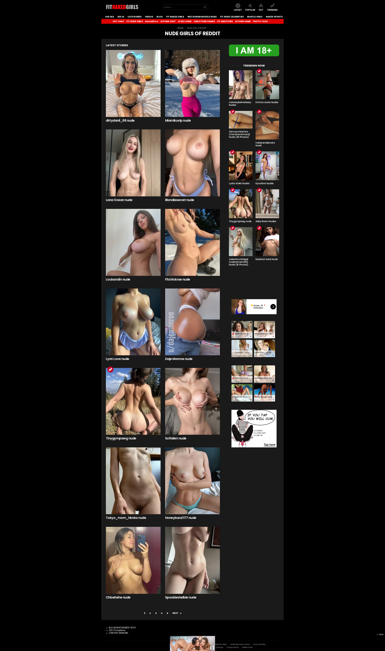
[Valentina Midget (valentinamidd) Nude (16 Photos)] (241, 241)
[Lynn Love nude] (133, 321)
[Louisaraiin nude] (133, 242)
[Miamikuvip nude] (192, 83)
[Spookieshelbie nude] (192, 560)
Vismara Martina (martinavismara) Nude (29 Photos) (239, 134)
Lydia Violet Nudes (239, 183)
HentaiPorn (151, 21)
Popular (250, 10)
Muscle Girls (254, 16)
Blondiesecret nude (179, 200)
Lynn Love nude (117, 359)
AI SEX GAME (185, 21)
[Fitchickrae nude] (192, 242)
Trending (272, 10)
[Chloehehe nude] (133, 560)
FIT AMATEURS (225, 21)
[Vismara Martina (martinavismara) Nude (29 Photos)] (241, 120)
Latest (238, 10)
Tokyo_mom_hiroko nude (126, 518)
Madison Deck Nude (267, 259)
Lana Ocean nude (119, 200)
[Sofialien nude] (192, 401)
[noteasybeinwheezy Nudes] (241, 84)
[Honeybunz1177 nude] (192, 480)
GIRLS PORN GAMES (204, 21)
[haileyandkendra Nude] (267, 125)
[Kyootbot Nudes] (267, 165)
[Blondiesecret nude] (192, 162)
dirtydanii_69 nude (120, 120)
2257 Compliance (117, 630)
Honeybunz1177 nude (180, 518)
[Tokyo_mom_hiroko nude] (133, 480)
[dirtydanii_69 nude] (133, 83)
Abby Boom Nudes (266, 221)
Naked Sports (274, 16)
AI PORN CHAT (168, 21)
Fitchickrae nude (177, 279)
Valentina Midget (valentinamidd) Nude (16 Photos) (238, 262)
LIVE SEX (109, 16)
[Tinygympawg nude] (133, 401)
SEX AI (120, 16)
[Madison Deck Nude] (267, 241)
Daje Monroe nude (178, 359)
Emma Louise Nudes (267, 102)
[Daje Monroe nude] (192, 321)
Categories (135, 16)
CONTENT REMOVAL (118, 633)
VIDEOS (149, 16)
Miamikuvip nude (178, 120)
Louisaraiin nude (118, 279)
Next (175, 613)
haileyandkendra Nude (265, 144)
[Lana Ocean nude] (133, 162)
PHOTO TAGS (260, 21)
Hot (261, 10)
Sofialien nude (175, 438)
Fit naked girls (175, 16)
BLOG (160, 16)
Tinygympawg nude (121, 438)
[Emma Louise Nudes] (267, 84)
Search (205, 8)
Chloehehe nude (118, 597)
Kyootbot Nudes (265, 183)
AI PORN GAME (243, 21)
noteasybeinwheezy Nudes (240, 104)
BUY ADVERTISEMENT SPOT (122, 627)
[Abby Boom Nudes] (267, 203)
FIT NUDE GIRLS (134, 21)
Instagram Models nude (202, 16)
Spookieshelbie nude (180, 597)
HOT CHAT (118, 21)
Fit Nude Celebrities (232, 16)
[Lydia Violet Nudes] (241, 165)
